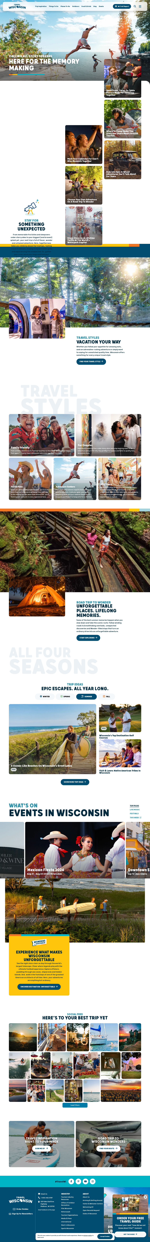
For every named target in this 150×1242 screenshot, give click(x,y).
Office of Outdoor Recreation (68, 1204)
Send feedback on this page (46, 1210)
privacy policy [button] (87, 1235)
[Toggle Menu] (138, 6)
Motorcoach (65, 1212)
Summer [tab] (88, 697)
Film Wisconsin (66, 1208)
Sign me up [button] (40, 1148)
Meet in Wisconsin (68, 1225)
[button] (122, 6)
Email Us (44, 1194)
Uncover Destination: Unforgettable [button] (38, 987)
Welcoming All (88, 1207)
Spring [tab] (66, 697)
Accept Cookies (105, 1236)
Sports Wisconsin (67, 1228)
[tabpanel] (75, 743)
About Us (86, 1197)
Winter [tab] (46, 697)
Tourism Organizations (69, 1215)
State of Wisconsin (90, 1214)
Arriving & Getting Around (92, 1200)
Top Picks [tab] (134, 806)
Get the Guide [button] (129, 1234)
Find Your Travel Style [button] (90, 361)
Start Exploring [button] (87, 638)
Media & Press (66, 1218)
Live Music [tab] (135, 810)
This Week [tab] (134, 818)
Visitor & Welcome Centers (93, 1204)
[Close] (145, 1197)
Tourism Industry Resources (67, 1198)
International (66, 1222)
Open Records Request (91, 1210)
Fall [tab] (108, 697)
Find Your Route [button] (107, 1148)
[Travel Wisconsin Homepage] (17, 6)
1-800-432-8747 (47, 1198)
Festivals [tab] (134, 814)
